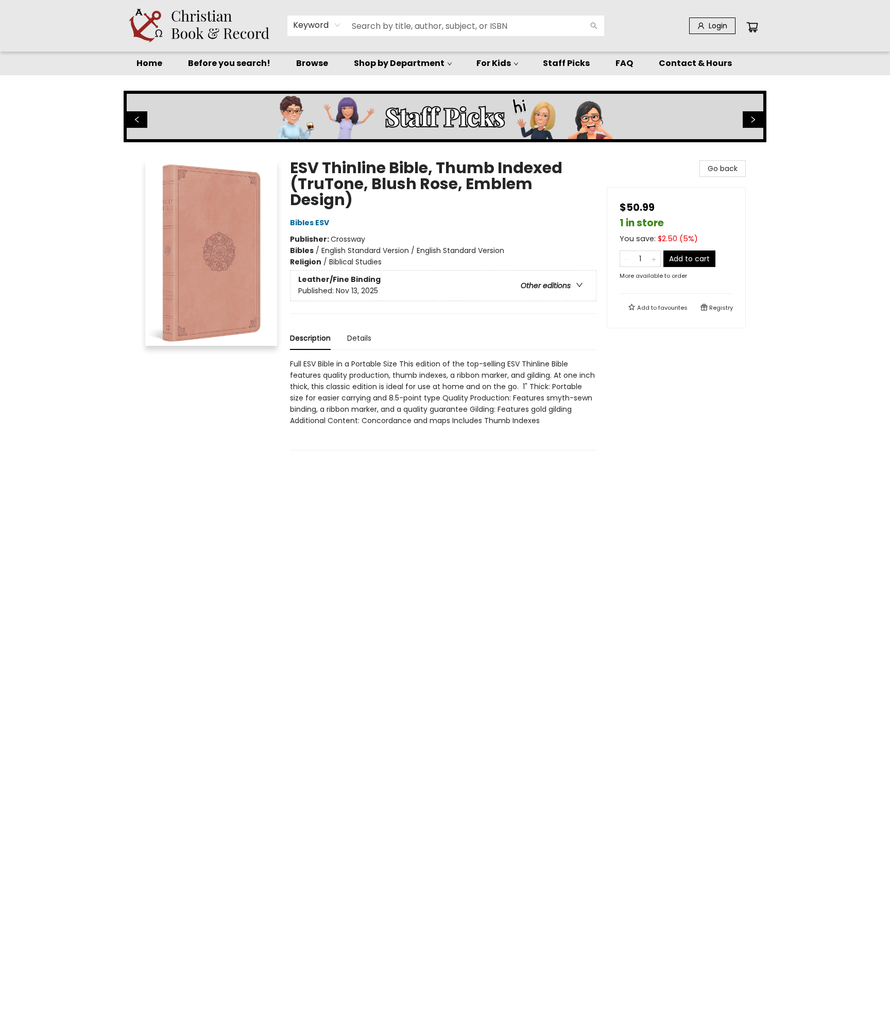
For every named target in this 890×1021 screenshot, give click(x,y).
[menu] (445, 63)
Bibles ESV (309, 222)
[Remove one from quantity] (626, 258)
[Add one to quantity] (653, 258)
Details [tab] (359, 338)
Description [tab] (310, 338)
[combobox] (317, 25)
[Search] (594, 25)
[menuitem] (149, 63)
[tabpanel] (443, 404)
